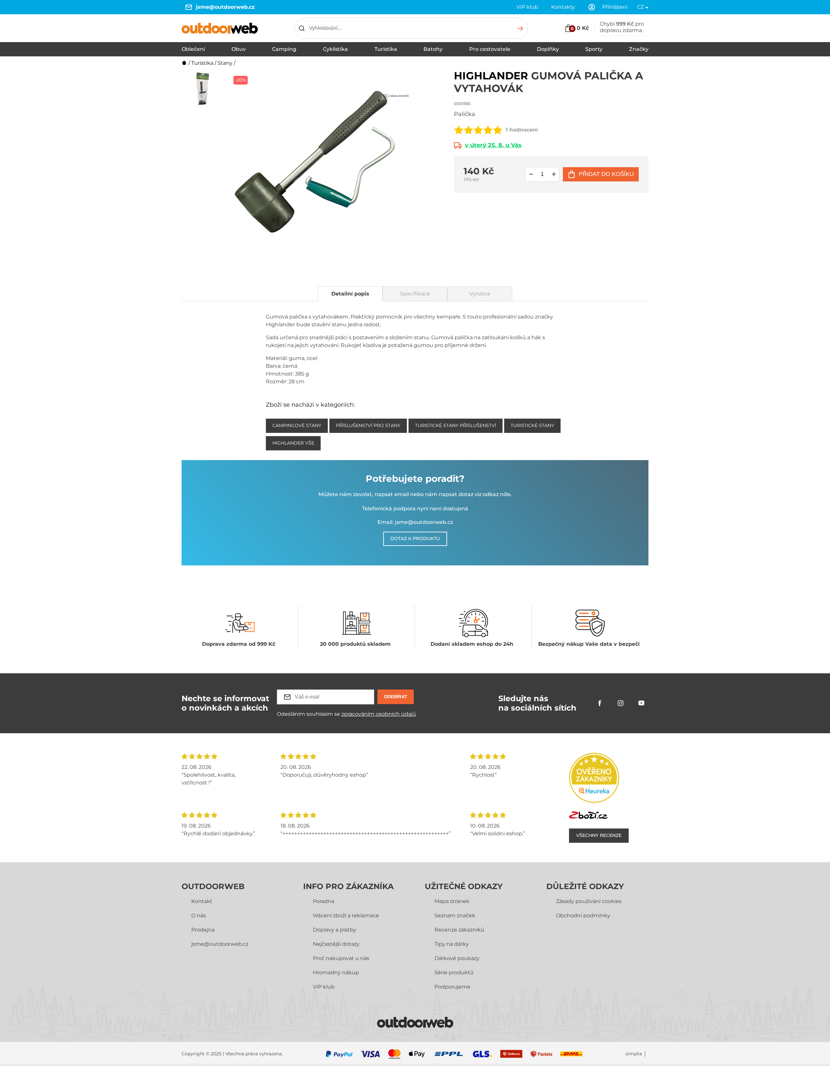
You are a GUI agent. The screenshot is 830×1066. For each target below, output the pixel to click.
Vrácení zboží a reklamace (346, 915)
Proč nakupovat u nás (341, 958)
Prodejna (203, 930)
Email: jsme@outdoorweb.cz (415, 522)
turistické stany (532, 425)
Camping (284, 49)
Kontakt (201, 901)
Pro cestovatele (489, 49)
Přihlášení (614, 7)
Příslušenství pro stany (368, 425)
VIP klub (527, 7)
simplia (633, 1054)
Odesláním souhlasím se (346, 714)
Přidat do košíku (606, 174)
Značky (638, 49)
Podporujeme (452, 987)
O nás (198, 915)
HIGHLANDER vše (293, 443)
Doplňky (548, 49)
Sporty (593, 49)
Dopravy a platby (334, 930)
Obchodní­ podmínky (583, 915)
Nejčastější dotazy (336, 944)
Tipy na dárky (451, 944)
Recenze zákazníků (459, 930)
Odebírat (395, 696)
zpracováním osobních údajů (378, 714)
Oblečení (193, 49)
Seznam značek (454, 915)
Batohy (433, 49)
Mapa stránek (451, 901)
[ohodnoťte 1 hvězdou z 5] (459, 130)
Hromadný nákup (336, 972)
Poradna (323, 901)
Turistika (385, 49)
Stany (225, 63)
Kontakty (563, 7)
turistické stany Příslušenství (455, 425)
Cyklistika (335, 49)
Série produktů (454, 972)
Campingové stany (296, 425)
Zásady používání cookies (589, 901)
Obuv (238, 49)
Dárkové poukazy (457, 958)
